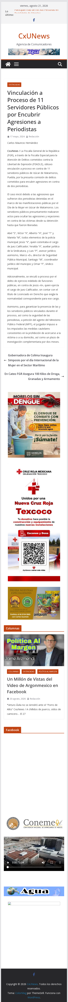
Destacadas (14, 84)
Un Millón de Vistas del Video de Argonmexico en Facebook (32, 685)
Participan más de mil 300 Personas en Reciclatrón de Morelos (36, 13)
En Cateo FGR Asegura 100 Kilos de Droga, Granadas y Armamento (32, 376)
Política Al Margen (48, 671)
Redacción (34, 136)
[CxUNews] (8, 64)
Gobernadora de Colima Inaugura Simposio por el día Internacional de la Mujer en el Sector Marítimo (33, 360)
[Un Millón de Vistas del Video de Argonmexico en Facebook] (34, 650)
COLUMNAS (13, 671)
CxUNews (34, 36)
